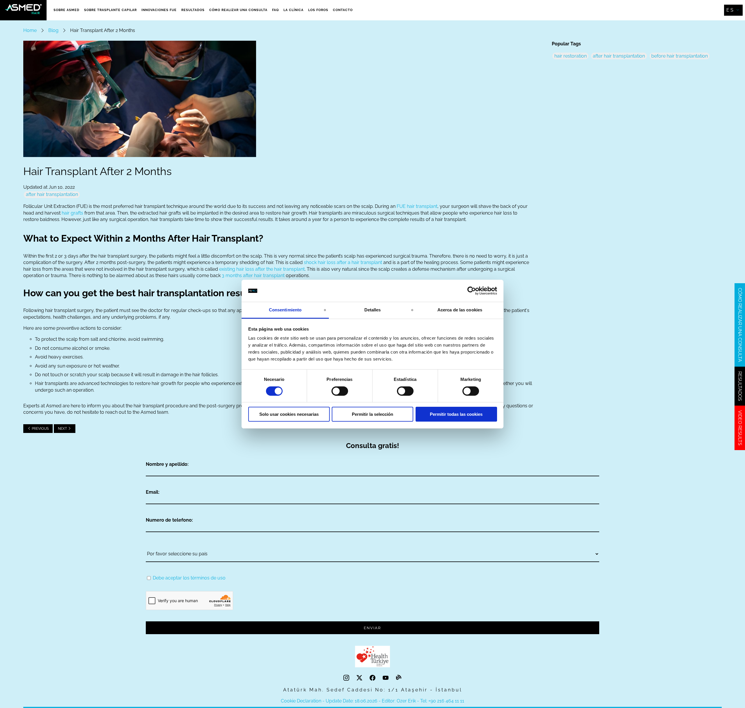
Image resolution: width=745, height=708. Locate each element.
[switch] (339, 391)
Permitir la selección (372, 414)
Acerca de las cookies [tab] (459, 309)
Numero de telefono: (169, 520)
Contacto (343, 10)
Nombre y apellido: (167, 464)
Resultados (193, 10)
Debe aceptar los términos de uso (189, 578)
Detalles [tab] (372, 309)
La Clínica (293, 10)
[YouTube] (386, 678)
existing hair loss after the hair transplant (262, 269)
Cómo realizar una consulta (238, 10)
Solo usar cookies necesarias (289, 414)
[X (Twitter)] (360, 678)
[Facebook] (373, 678)
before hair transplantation (679, 56)
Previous (40, 429)
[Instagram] (347, 678)
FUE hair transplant (417, 206)
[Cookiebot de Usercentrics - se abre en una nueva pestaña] (471, 290)
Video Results (740, 427)
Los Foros (318, 10)
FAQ (275, 10)
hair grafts (72, 213)
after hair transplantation (52, 194)
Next (63, 429)
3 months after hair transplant (253, 275)
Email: (152, 492)
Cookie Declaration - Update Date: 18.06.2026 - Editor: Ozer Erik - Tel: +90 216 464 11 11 (372, 701)
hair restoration (570, 56)
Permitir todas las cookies (456, 414)
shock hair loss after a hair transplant (343, 262)
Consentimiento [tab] (285, 309)
